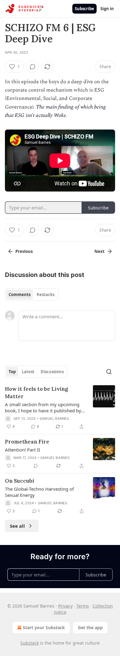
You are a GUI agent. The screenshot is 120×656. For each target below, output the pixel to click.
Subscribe (84, 8)
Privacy (65, 606)
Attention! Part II (22, 450)
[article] (60, 407)
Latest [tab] (28, 371)
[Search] (109, 371)
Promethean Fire (27, 441)
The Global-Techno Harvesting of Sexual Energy (39, 492)
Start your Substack (44, 627)
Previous (24, 251)
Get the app (90, 627)
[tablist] (31, 294)
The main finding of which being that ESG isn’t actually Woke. (55, 111)
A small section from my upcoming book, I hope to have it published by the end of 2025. (43, 407)
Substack (29, 643)
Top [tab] (12, 371)
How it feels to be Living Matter (36, 393)
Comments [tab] (19, 294)
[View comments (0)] (32, 66)
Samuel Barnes (54, 418)
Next (99, 251)
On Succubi (19, 480)
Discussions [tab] (52, 371)
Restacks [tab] (45, 294)
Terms (82, 606)
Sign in (107, 8)
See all (17, 526)
